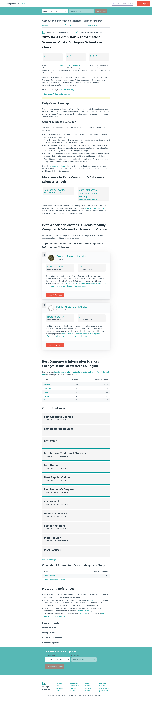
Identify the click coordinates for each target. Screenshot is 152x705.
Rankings (68, 25)
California (47, 384)
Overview (45, 25)
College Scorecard (84, 611)
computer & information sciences (72, 65)
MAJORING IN (75, 656)
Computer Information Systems (54, 580)
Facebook (88, 688)
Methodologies (74, 685)
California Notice (103, 688)
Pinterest (87, 685)
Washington (48, 388)
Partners (72, 690)
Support (58, 690)
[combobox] (122, 4)
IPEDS (90, 600)
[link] (76, 25)
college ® (12, 3)
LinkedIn (87, 690)
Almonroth (83, 614)
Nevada (46, 396)
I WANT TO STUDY (50, 656)
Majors (23, 3)
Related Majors (93, 25)
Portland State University (71, 306)
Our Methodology (67, 89)
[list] (76, 25)
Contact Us (59, 688)
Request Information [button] (55, 295)
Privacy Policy (102, 685)
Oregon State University (71, 256)
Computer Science (50, 576)
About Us (59, 683)
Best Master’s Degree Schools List (57, 94)
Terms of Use (102, 683)
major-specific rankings (94, 208)
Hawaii (46, 392)
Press (57, 685)
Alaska (46, 400)
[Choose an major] (81, 11)
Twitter (87, 683)
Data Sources (74, 683)
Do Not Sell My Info (103, 691)
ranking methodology (57, 166)
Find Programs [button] (143, 3)
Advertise (73, 688)
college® (46, 688)
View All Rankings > (49, 559)
